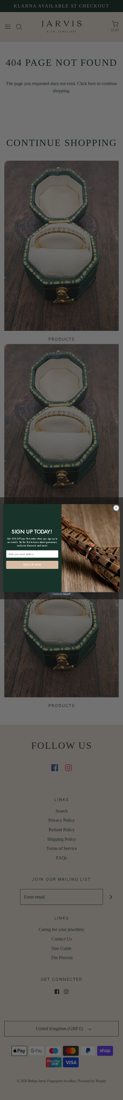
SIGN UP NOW (32, 565)
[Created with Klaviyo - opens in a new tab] (61, 594)
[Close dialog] (116, 507)
